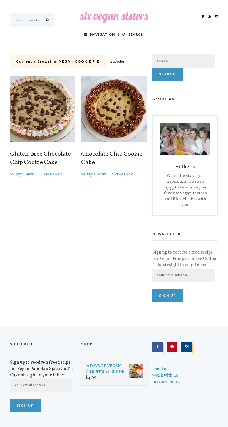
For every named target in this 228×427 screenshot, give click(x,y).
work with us (165, 376)
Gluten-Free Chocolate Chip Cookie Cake (40, 158)
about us (160, 369)
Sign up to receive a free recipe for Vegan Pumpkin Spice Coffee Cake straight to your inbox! (184, 258)
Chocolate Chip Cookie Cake (111, 158)
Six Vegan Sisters (22, 174)
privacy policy (166, 382)
